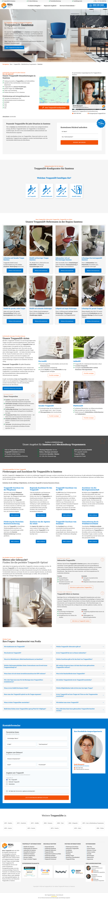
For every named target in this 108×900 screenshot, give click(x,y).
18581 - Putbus (100, 828)
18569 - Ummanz (48, 823)
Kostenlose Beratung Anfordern (13, 388)
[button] (34, 6)
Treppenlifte (17, 64)
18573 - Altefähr (35, 823)
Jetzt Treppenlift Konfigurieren (14, 47)
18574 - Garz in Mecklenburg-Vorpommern (93, 823)
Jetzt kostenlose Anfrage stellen (36, 797)
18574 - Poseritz (55, 828)
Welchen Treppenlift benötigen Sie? (54, 178)
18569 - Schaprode (73, 823)
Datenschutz (19, 791)
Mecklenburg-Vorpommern (29, 64)
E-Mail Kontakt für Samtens (82, 769)
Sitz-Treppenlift (13, 779)
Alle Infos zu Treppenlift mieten (81, 621)
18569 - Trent (60, 823)
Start (11, 64)
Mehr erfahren (15, 515)
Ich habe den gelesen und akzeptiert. (22, 791)
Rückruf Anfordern (79, 142)
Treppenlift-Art (9, 777)
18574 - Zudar (77, 828)
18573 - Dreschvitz (21, 823)
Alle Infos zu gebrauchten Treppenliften (81, 587)
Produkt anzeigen (54, 375)
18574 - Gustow (8, 828)
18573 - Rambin (8, 823)
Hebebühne (12, 784)
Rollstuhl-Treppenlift (14, 782)
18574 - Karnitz (31, 828)
